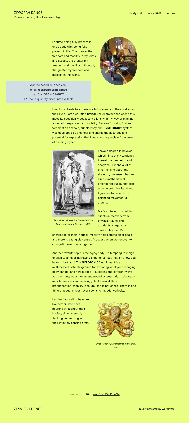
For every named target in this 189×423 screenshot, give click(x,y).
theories (170, 13)
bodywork (136, 13)
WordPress (168, 408)
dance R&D (154, 13)
